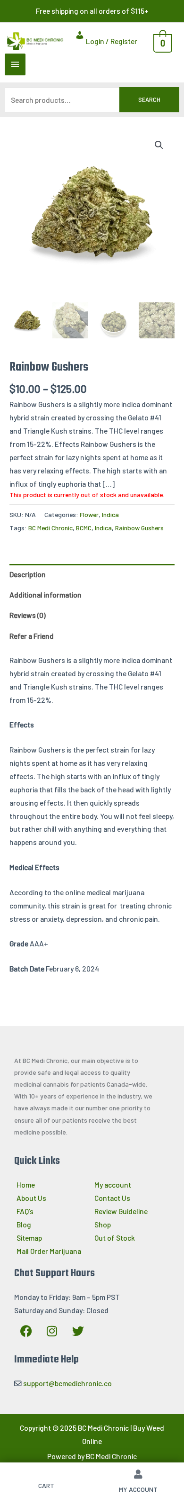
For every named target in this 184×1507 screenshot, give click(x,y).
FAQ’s (25, 1211)
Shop (102, 1224)
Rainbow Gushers (139, 528)
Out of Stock (114, 1237)
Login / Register (110, 40)
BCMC (84, 528)
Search (149, 99)
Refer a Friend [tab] (31, 635)
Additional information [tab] (45, 594)
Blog (24, 1224)
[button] (159, 145)
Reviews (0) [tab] (27, 614)
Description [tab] (27, 574)
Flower (89, 514)
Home (26, 1184)
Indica (110, 514)
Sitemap (29, 1237)
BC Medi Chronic (50, 528)
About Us (31, 1197)
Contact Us (112, 1197)
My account (112, 1184)
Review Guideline (121, 1211)
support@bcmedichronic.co (67, 1383)
